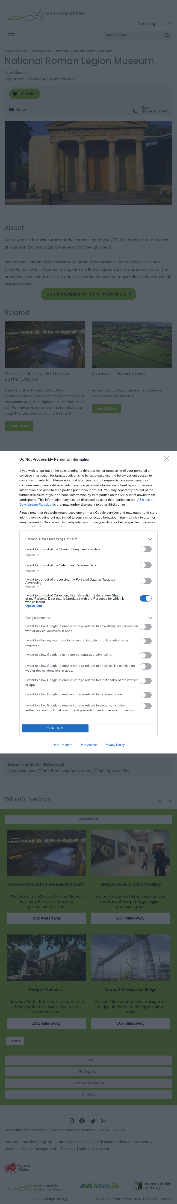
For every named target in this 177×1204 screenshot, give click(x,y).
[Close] (168, 459)
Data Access (88, 745)
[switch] (146, 549)
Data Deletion (62, 745)
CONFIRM (55, 728)
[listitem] (88, 539)
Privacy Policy (115, 745)
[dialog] (88, 602)
